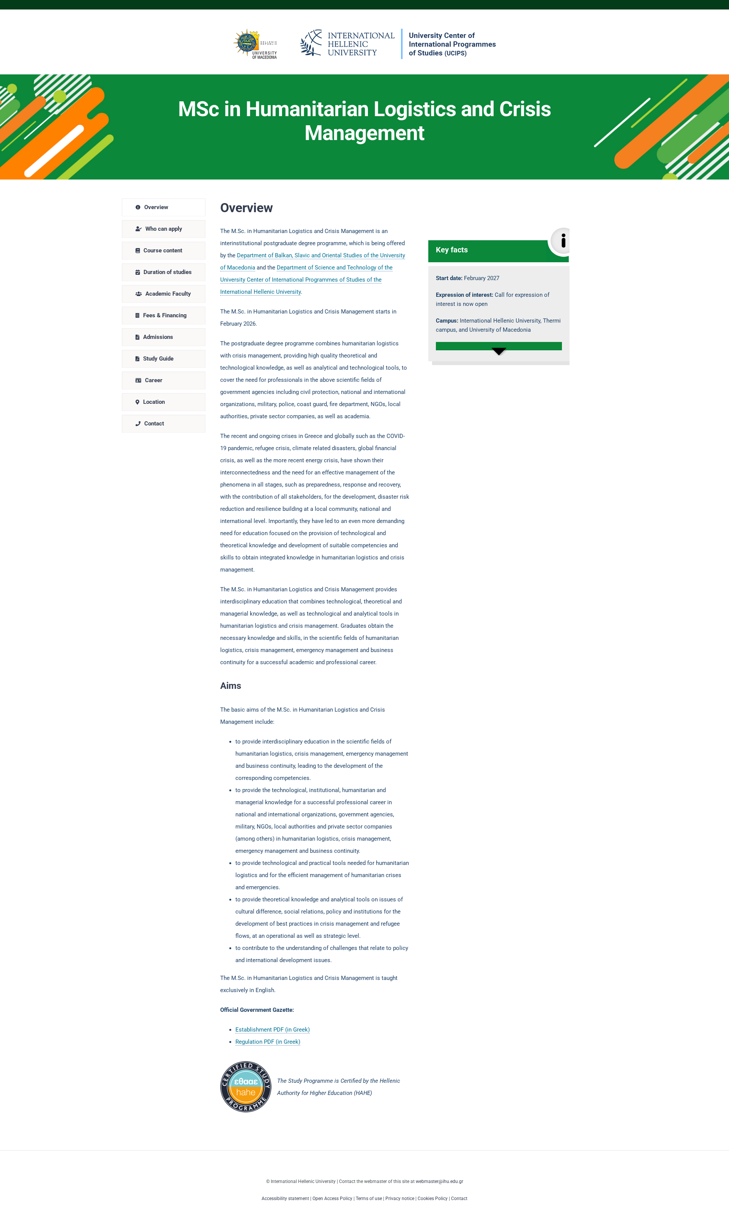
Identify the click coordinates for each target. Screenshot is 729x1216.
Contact (459, 1198)
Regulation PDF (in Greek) (267, 1041)
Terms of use (369, 1198)
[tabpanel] (395, 655)
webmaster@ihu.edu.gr (439, 1181)
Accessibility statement (285, 1198)
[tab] (163, 207)
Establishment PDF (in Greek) (272, 1029)
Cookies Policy (433, 1198)
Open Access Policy (332, 1198)
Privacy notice (399, 1198)
